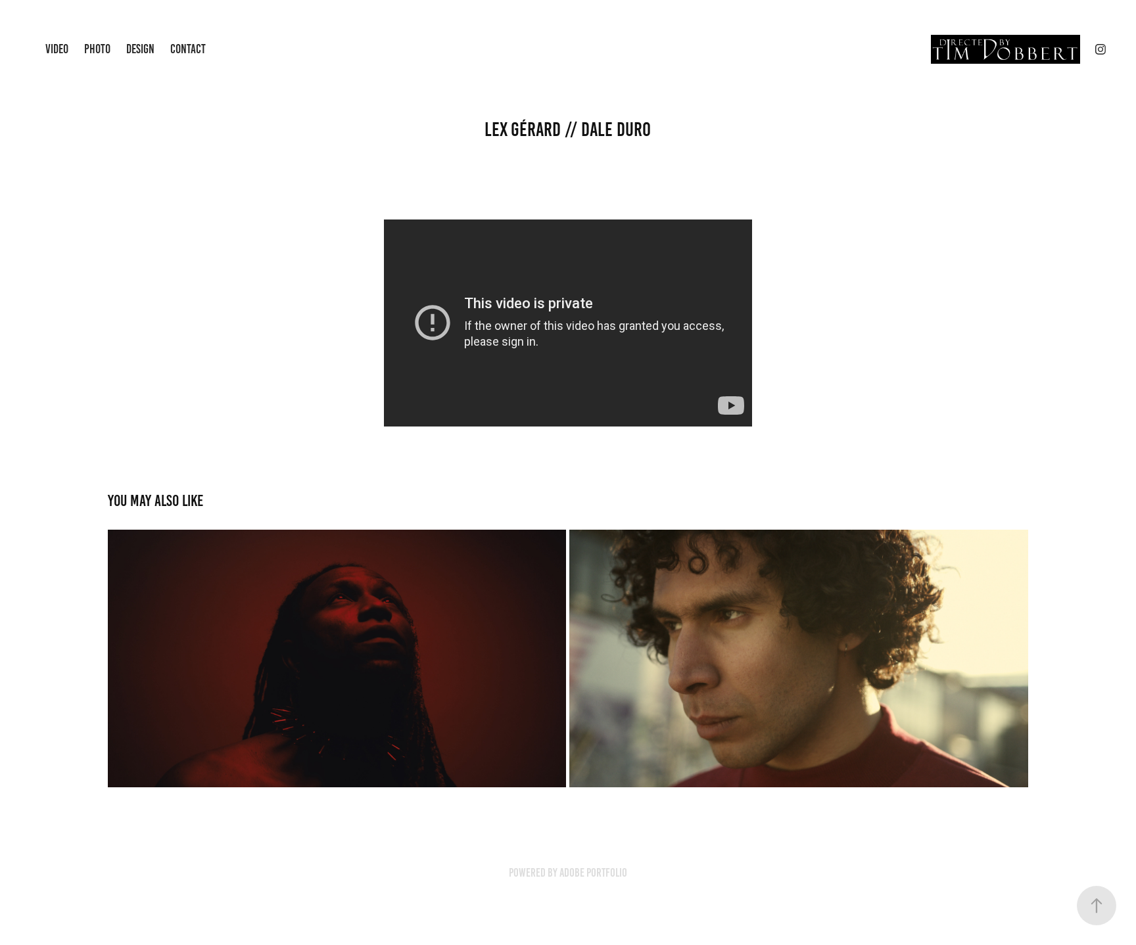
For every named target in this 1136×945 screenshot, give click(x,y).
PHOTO (97, 49)
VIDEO (56, 49)
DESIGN (140, 49)
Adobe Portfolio (593, 872)
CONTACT (188, 49)
